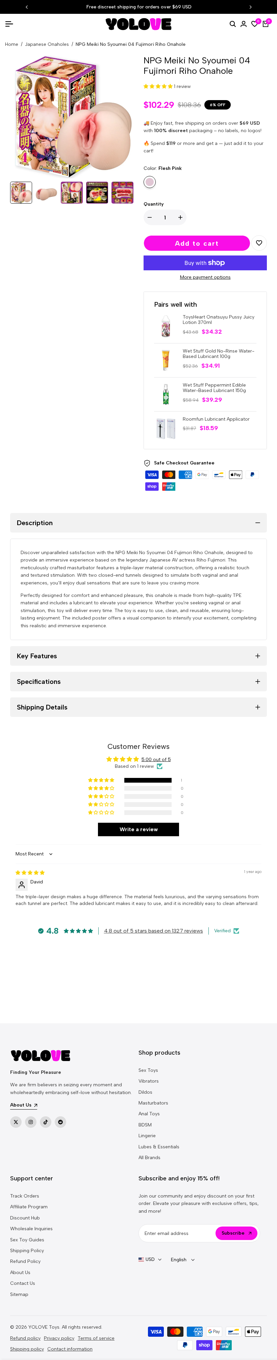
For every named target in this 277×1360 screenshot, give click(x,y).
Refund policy (25, 1338)
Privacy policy (59, 1338)
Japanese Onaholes (47, 44)
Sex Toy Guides (27, 1240)
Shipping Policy (27, 1250)
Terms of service (96, 1338)
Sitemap (19, 1294)
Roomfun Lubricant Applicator (216, 419)
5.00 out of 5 (156, 759)
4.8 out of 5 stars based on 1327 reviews (153, 931)
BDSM (145, 1125)
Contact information (70, 1349)
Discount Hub (25, 1218)
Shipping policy (27, 1349)
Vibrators (148, 1081)
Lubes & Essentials (158, 1147)
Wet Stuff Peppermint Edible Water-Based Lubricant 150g (214, 388)
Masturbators (153, 1103)
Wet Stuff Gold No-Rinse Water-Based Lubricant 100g (218, 354)
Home (11, 44)
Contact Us (22, 1283)
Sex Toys (148, 1070)
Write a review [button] (139, 829)
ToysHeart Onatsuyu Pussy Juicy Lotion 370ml (218, 320)
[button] (159, 86)
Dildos (145, 1092)
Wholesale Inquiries (31, 1229)
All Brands (149, 1157)
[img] (30, 873)
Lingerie (147, 1136)
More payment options (205, 277)
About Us (20, 1272)
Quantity (154, 204)
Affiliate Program (29, 1207)
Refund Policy (25, 1261)
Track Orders (24, 1196)
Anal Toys (149, 1114)
